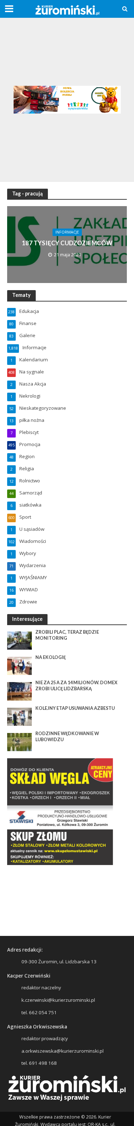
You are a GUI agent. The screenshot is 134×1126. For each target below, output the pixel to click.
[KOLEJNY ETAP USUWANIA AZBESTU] (19, 716)
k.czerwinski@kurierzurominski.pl (58, 1000)
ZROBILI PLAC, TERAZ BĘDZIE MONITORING (67, 635)
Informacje (67, 232)
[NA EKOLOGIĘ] (19, 665)
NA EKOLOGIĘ (50, 657)
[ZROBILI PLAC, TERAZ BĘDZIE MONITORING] (19, 640)
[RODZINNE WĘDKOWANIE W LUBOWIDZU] (19, 741)
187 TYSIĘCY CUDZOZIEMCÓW (67, 243)
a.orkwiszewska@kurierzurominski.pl (62, 1051)
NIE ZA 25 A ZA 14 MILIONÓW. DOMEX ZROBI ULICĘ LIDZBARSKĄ (76, 685)
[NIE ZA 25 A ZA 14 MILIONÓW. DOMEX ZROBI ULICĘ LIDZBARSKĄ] (19, 691)
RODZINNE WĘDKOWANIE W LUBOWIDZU (67, 736)
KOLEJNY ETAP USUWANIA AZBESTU (75, 708)
